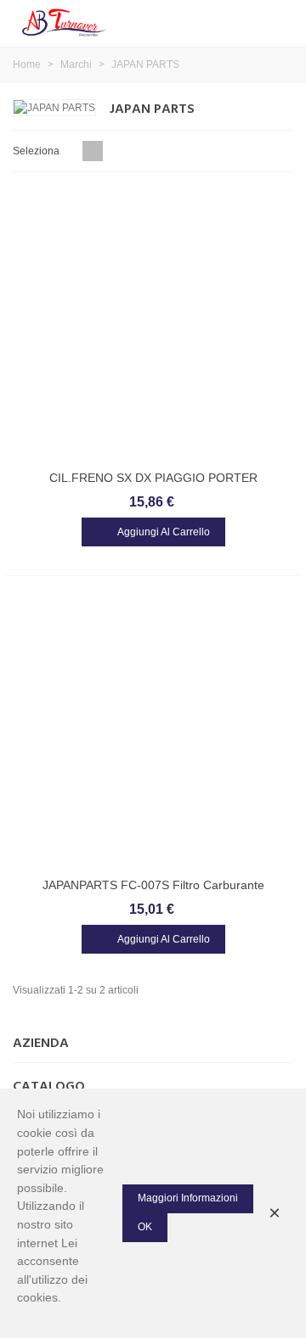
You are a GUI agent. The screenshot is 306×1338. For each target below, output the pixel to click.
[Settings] (277, 21)
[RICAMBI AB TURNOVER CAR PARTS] (64, 21)
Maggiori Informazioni (188, 1198)
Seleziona (37, 151)
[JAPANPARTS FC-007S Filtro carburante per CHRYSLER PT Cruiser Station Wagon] (153, 732)
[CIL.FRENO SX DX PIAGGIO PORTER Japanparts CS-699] (153, 325)
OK (145, 1227)
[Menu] (245, 21)
